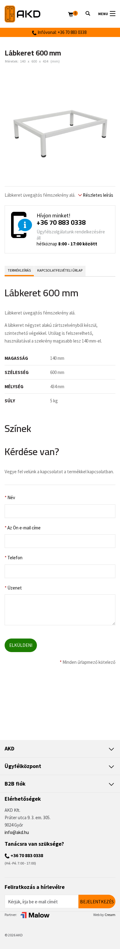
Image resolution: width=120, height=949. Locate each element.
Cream (110, 914)
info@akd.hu (17, 832)
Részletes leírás (97, 195)
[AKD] (36, 14)
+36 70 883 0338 (61, 222)
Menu (103, 13)
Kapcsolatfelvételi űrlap (59, 270)
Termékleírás (19, 270)
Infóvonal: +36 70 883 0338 (61, 32)
